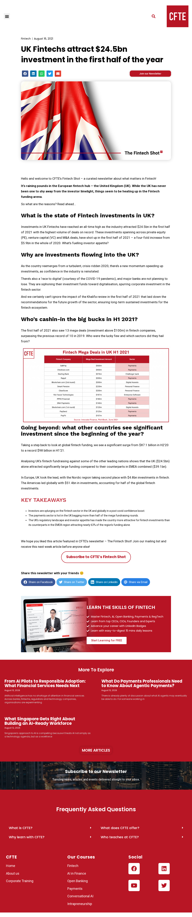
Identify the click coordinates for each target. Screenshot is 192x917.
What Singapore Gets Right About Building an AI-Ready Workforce (39, 721)
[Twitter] (164, 885)
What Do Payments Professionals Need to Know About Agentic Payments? (141, 683)
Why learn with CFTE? (26, 837)
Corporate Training (19, 881)
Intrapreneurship (79, 904)
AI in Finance (76, 873)
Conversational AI (80, 896)
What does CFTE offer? (120, 827)
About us (12, 873)
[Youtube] (134, 885)
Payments (74, 889)
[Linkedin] (164, 868)
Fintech (26, 39)
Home (10, 866)
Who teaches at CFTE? (120, 837)
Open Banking (77, 881)
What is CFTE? (20, 827)
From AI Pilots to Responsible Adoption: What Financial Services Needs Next (45, 683)
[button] (7, 16)
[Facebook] (134, 868)
